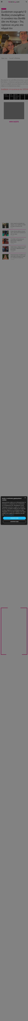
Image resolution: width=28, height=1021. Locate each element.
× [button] (25, 497)
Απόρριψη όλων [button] (14, 521)
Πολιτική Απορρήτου (9, 515)
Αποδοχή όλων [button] (14, 518)
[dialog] (14, 510)
